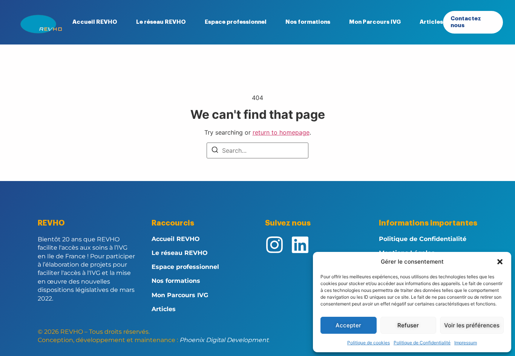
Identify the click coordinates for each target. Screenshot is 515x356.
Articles (431, 22)
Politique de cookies (368, 342)
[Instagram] (274, 244)
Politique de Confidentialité (422, 342)
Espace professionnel (236, 22)
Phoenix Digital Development (223, 340)
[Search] (215, 151)
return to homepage (281, 132)
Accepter (348, 325)
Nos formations (307, 22)
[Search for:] (257, 150)
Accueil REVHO (94, 22)
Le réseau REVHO (161, 22)
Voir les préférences (472, 325)
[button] (500, 261)
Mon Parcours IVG (375, 22)
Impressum (465, 342)
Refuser (408, 325)
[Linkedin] (300, 244)
